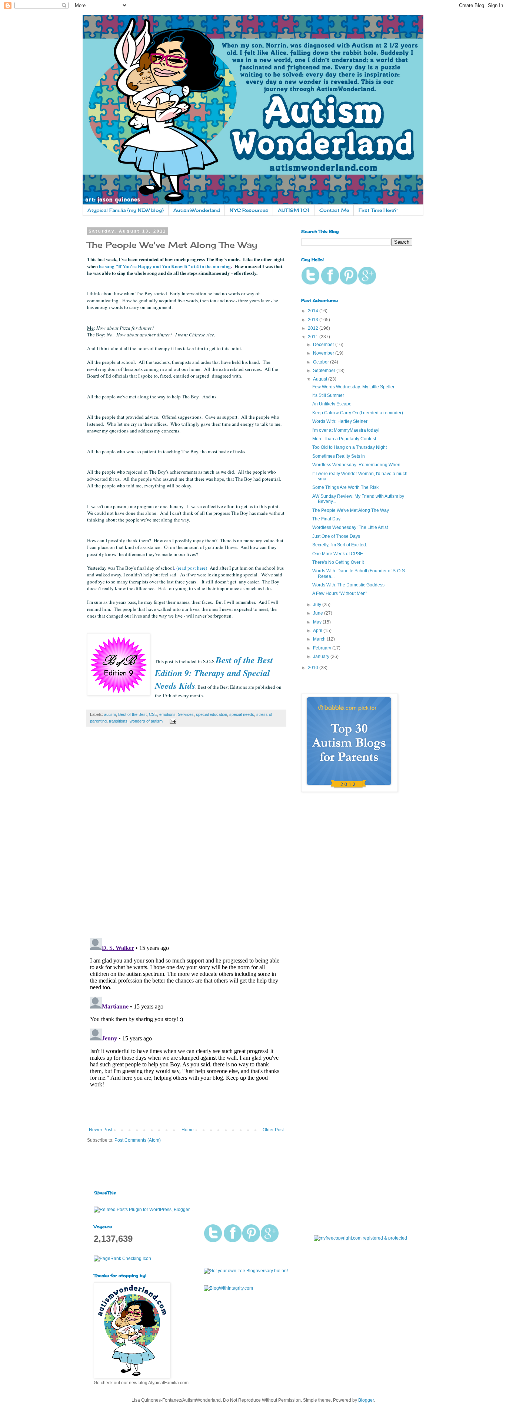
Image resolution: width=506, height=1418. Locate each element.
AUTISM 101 (294, 210)
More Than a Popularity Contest (344, 438)
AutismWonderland (196, 210)
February (322, 648)
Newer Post (100, 1129)
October (321, 362)
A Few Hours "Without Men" (339, 593)
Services (186, 714)
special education (211, 714)
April (318, 630)
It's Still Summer (328, 395)
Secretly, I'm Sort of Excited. (339, 544)
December (324, 344)
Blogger (366, 1400)
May (318, 622)
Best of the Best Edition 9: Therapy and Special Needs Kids (214, 673)
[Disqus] (186, 836)
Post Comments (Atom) (137, 1140)
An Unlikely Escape (332, 404)
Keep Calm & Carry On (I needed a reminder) (357, 412)
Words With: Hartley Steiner (339, 421)
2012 (313, 328)
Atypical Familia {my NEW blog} (125, 210)
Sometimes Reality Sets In (338, 456)
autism (110, 714)
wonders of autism (146, 721)
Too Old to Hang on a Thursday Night (349, 447)
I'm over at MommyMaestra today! (345, 430)
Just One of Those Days (336, 536)
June (318, 613)
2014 (313, 310)
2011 (313, 336)
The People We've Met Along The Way (350, 510)
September (324, 370)
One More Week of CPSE (337, 553)
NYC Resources (249, 210)
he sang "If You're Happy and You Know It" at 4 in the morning (165, 266)
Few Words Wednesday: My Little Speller (353, 386)
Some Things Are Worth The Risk (345, 487)
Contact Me (334, 210)
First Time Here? (378, 210)
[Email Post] (172, 721)
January (321, 656)
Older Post (273, 1129)
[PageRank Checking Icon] (122, 1258)
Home (188, 1129)
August (320, 379)
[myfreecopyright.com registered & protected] (360, 1238)
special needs (241, 714)
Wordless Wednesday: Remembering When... (358, 464)
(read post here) (191, 568)
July (317, 604)
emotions (167, 714)
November (324, 353)
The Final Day (326, 519)
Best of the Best (132, 714)
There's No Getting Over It (338, 562)
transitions (118, 721)
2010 (313, 667)
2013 (313, 319)
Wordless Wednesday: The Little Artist (350, 527)
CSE (153, 714)
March (320, 639)
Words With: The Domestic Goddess (348, 585)
